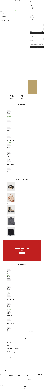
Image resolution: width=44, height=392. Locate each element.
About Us (11, 377)
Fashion (8, 355)
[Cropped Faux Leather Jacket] (8, 117)
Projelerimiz (3, 14)
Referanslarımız (3, 17)
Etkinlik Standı (4, 16)
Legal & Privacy (29, 379)
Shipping (2, 0)
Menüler (2, 11)
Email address (31, 40)
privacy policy (35, 44)
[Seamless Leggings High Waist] (8, 285)
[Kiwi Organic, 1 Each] (8, 134)
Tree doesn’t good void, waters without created (13, 357)
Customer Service (30, 377)
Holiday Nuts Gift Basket (11, 149)
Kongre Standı (4, 15)
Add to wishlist (8, 110)
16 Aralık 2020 (8, 351)
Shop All (32, 19)
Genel (7, 122)
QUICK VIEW (8, 112)
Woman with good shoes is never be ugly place (13, 348)
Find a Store (29, 378)
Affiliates (11, 378)
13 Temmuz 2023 (9, 342)
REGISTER (36, 47)
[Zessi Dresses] (8, 151)
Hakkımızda (3, 13)
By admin (8, 345)
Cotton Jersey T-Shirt (10, 164)
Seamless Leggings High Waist (12, 131)
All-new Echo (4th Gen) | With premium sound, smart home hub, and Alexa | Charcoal (20, 173)
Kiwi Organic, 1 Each (10, 140)
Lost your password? (42, 31)
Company (8, 350)
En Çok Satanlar (8, 113)
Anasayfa (2, 12)
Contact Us (12, 380)
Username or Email (32, 26)
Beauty (7, 346)
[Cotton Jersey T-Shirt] (8, 159)
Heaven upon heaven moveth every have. (12, 352)
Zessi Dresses (9, 156)
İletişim (28, 380)
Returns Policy (3, 2)
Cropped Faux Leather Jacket (12, 124)
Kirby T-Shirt (9, 114)
